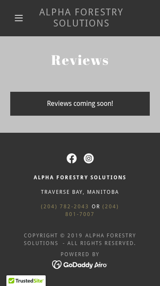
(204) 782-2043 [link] (65, 207)
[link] (81, 18)
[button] (18, 17)
